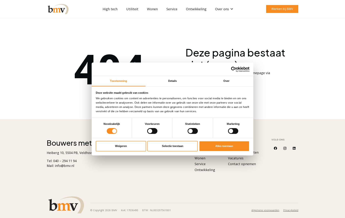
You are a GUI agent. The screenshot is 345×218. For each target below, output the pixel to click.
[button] (231, 9)
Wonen (200, 158)
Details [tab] (172, 80)
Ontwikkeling (205, 170)
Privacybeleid (290, 210)
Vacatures (235, 158)
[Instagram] (285, 148)
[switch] (152, 131)
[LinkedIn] (294, 148)
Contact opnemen (242, 164)
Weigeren (121, 145)
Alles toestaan (224, 145)
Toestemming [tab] (118, 80)
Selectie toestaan (172, 145)
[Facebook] (276, 148)
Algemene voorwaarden (265, 210)
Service (200, 164)
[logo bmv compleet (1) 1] (58, 9)
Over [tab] (226, 80)
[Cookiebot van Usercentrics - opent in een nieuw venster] (233, 69)
